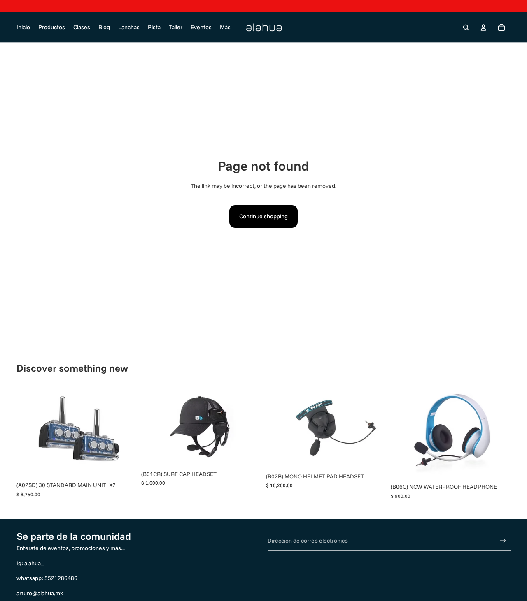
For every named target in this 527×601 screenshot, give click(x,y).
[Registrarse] (503, 540)
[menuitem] (225, 28)
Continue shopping (263, 216)
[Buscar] (466, 27)
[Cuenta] (483, 27)
